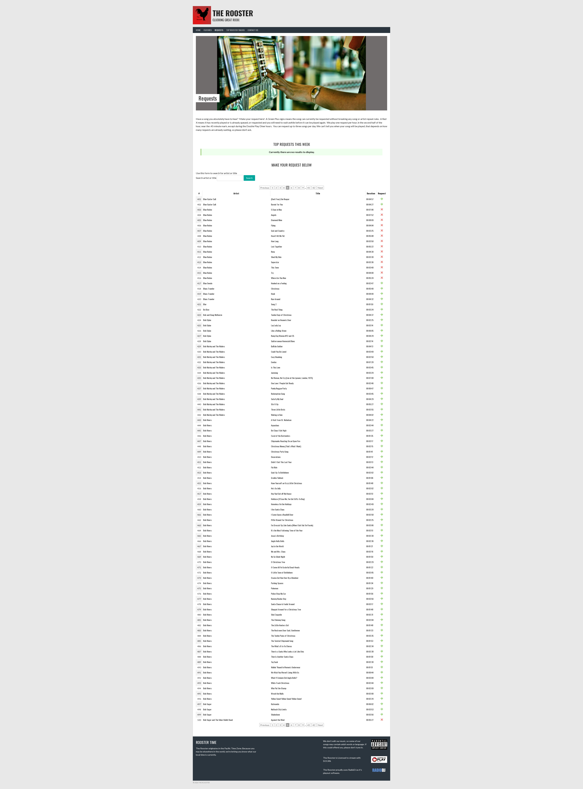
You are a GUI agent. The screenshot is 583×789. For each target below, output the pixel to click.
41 (308, 187)
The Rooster (233, 13)
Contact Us (253, 30)
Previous (264, 187)
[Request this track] (382, 199)
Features (208, 30)
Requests (219, 30)
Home (198, 30)
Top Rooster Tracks (235, 30)
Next (320, 187)
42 (313, 187)
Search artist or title (206, 177)
